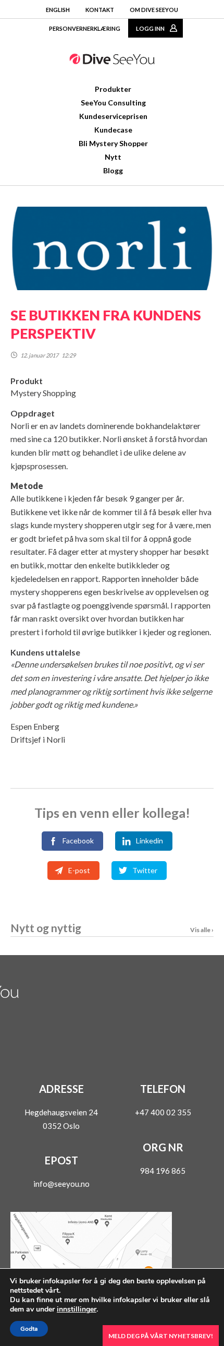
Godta (29, 1329)
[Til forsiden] (112, 61)
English (58, 9)
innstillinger (76, 1309)
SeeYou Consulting (113, 102)
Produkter (113, 89)
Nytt (113, 156)
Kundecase (113, 129)
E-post (79, 870)
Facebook (78, 840)
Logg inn (150, 28)
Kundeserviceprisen (113, 116)
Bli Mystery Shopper (113, 143)
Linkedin (149, 840)
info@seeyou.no (61, 1183)
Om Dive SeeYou (154, 9)
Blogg (113, 170)
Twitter (144, 870)
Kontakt (99, 9)
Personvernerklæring (84, 28)
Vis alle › (202, 930)
